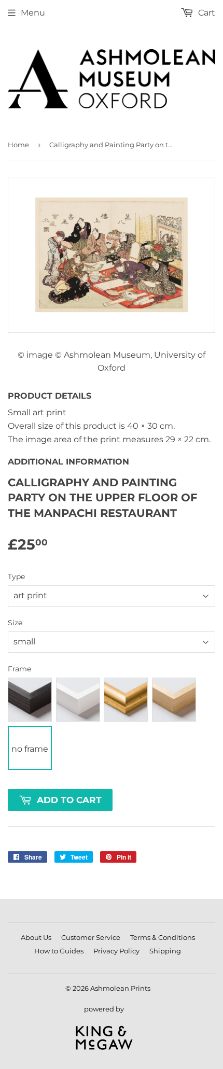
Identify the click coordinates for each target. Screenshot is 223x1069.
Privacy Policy (116, 951)
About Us (36, 937)
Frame (19, 668)
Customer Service (90, 937)
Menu (33, 13)
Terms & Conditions (162, 937)
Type (16, 576)
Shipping (165, 951)
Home (18, 144)
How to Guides (58, 951)
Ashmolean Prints (120, 988)
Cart (205, 13)
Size (15, 622)
